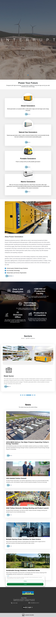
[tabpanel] (28, 40)
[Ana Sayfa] (28, 596)
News (28, 408)
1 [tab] (20, 398)
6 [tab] (32, 398)
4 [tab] (27, 398)
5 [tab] (29, 398)
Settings (25, 581)
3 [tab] (24, 398)
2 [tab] (22, 398)
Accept (25, 584)
